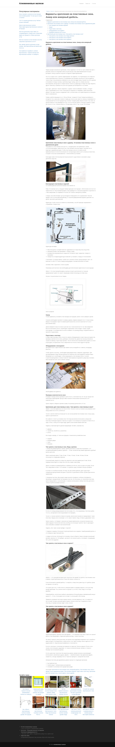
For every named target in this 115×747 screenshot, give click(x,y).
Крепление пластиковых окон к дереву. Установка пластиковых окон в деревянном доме (71, 23)
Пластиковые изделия (70, 671)
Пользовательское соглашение (35, 730)
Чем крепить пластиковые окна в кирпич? (60, 37)
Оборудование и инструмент (56, 30)
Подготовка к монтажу (55, 29)
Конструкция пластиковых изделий (58, 25)
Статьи (94, 3)
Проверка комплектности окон (57, 32)
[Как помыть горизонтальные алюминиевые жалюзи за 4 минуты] (26, 687)
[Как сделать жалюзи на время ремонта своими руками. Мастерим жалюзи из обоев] (88, 707)
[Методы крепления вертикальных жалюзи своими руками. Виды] (63, 707)
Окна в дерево (70, 673)
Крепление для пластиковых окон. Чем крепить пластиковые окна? (65, 34)
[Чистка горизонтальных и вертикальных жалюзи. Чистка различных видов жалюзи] (63, 687)
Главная (81, 3)
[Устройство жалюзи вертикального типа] (88, 687)
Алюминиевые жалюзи (31, 3)
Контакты (23, 730)
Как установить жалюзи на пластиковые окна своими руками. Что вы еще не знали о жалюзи (30, 15)
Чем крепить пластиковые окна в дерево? (60, 39)
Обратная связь (25, 735)
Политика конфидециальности (29, 732)
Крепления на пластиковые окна (60, 669)
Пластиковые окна (85, 669)
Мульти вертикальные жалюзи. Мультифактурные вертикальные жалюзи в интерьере (30, 26)
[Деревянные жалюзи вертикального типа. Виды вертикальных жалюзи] (51, 707)
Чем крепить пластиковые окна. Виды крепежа (61, 36)
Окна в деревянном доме (57, 671)
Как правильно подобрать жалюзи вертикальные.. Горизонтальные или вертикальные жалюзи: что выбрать (29, 52)
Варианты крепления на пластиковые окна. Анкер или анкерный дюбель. (66, 22)
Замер (50, 27)
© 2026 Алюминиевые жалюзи (29, 727)
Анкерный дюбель (74, 669)
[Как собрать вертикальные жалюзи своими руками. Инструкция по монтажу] (26, 707)
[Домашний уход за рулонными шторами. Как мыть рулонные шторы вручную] (76, 687)
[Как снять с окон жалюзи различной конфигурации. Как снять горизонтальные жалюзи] (76, 707)
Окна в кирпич (62, 673)
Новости (87, 3)
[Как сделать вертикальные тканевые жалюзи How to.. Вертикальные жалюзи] (38, 707)
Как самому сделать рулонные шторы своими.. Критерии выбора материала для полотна (30, 46)
